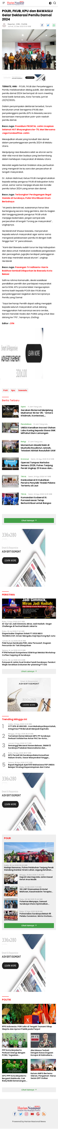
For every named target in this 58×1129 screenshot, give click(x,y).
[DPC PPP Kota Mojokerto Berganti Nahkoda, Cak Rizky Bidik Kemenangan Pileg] (14, 1066)
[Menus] (3, 3)
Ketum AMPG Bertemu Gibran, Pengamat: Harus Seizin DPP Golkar (43, 1076)
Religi (23, 441)
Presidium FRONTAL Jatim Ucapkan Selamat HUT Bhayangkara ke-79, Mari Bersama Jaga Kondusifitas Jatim (28, 130)
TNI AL (23, 476)
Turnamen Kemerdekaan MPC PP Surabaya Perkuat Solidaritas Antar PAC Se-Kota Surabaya (29, 737)
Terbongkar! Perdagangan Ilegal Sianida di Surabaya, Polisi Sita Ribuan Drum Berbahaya (26, 198)
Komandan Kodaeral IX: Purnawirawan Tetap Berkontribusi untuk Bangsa (36, 500)
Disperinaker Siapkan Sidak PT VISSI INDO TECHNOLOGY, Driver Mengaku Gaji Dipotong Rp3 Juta (28, 634)
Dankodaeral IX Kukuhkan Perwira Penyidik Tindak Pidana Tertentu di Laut (38, 482)
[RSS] (44, 1114)
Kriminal (25, 459)
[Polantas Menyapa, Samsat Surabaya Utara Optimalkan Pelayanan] (11, 903)
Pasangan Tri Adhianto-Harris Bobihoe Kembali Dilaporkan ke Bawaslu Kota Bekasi (27, 271)
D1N (18, 24)
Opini (23, 406)
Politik (24, 24)
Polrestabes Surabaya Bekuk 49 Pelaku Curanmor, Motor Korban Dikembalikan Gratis (36, 914)
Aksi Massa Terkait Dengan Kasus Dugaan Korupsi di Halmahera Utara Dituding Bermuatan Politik (42, 1052)
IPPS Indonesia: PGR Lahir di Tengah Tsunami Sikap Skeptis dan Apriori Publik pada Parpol (27, 1027)
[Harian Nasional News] (15, 3)
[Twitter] (20, 1114)
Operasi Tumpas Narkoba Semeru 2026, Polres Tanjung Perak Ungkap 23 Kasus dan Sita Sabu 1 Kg (37, 466)
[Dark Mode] (50, 3)
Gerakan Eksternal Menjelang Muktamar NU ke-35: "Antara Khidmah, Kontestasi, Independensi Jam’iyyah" (37, 414)
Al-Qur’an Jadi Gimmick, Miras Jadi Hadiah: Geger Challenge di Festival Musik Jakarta (27, 625)
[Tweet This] (48, 25)
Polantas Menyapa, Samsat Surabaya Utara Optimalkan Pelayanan (34, 902)
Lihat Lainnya (28, 671)
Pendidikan (26, 424)
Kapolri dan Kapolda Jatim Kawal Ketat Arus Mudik (36, 878)
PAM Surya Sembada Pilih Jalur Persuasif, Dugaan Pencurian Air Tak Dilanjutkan (26, 644)
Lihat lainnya (28, 520)
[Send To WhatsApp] (54, 25)
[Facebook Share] (42, 25)
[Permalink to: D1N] (4, 25)
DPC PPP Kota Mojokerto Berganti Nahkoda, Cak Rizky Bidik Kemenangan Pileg (14, 1078)
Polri (5, 390)
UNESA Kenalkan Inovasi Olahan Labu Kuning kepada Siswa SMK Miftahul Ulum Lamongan (38, 430)
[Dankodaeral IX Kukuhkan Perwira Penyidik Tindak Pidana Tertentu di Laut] (10, 481)
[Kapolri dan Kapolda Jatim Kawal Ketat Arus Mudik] (11, 879)
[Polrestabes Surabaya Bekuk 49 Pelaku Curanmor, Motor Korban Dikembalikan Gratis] (11, 916)
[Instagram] (26, 1114)
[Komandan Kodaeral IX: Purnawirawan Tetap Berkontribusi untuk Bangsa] (10, 499)
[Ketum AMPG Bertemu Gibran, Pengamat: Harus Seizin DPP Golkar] (43, 1065)
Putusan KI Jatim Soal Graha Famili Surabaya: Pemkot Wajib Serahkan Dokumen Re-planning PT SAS (28, 663)
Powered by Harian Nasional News (29, 1121)
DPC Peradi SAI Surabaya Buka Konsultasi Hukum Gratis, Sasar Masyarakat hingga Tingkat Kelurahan (28, 756)
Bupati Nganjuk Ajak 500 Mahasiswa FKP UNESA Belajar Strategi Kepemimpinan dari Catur (31, 766)
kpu (13, 390)
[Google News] (38, 1114)
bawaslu (22, 390)
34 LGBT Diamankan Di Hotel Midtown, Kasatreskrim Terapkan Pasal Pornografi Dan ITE (36, 890)
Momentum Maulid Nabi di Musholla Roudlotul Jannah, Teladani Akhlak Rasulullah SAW (38, 448)
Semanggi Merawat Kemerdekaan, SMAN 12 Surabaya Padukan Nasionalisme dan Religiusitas (29, 746)
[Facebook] (15, 1114)
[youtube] (32, 1114)
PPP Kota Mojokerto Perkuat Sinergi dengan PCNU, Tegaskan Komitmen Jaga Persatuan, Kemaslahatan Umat (13, 1052)
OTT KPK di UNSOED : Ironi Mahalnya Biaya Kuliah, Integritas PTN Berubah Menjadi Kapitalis (32, 727)
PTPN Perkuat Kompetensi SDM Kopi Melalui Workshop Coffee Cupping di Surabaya (28, 653)
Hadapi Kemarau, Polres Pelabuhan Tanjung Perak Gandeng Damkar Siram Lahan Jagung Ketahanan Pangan (29, 868)
